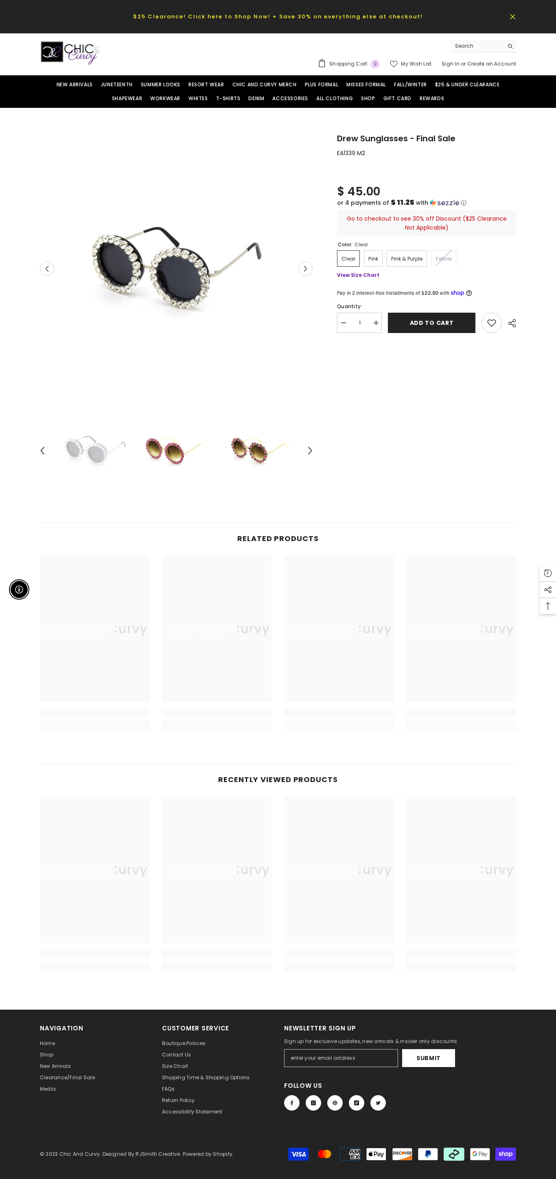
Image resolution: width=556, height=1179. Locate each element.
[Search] (483, 46)
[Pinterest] (335, 1103)
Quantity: (349, 306)
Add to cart (432, 323)
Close (512, 16)
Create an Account (491, 63)
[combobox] (477, 46)
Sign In (451, 63)
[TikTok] (356, 1103)
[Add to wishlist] (492, 323)
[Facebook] (292, 1103)
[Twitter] (378, 1103)
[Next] (305, 269)
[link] (95, 712)
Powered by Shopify (207, 1154)
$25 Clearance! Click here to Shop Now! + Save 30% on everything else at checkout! (278, 16)
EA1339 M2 (351, 153)
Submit (428, 1058)
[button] (426, 202)
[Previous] (47, 269)
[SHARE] (509, 323)
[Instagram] (313, 1103)
